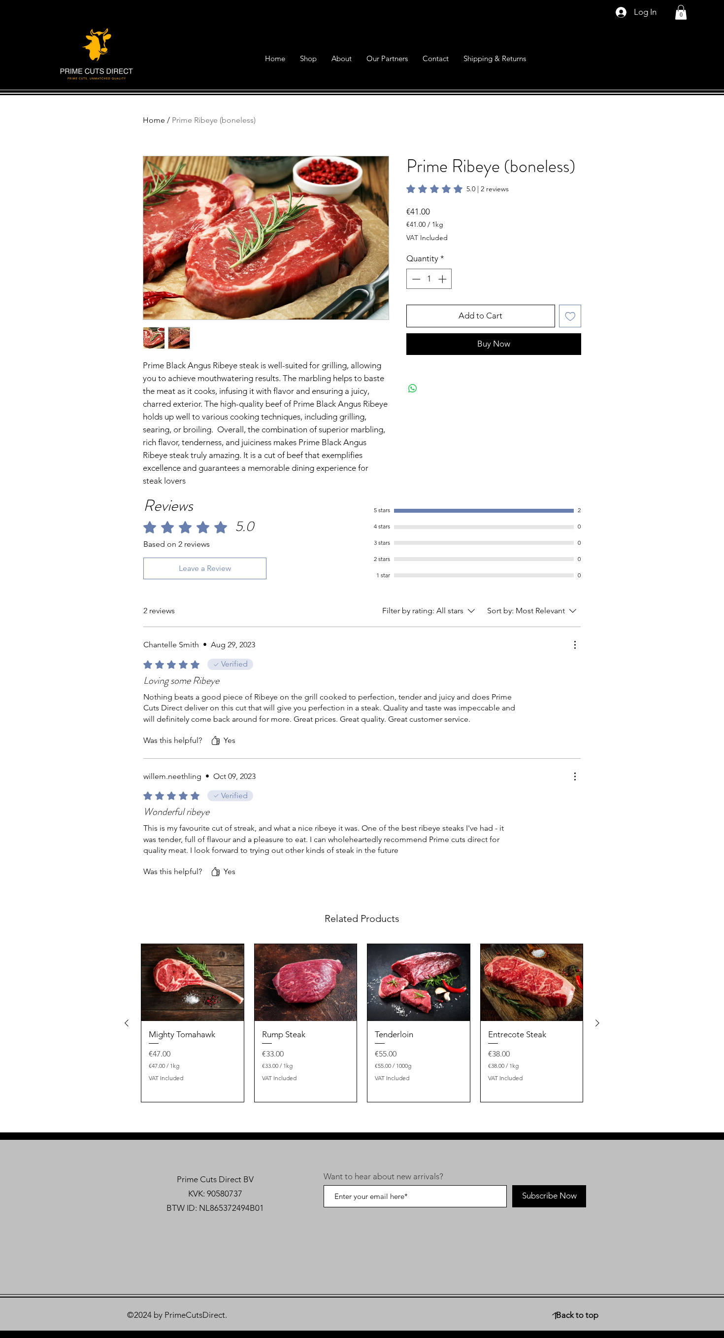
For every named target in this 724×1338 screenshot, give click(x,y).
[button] (681, 12)
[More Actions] (575, 645)
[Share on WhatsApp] (413, 388)
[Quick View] (192, 982)
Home (154, 120)
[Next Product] (597, 1023)
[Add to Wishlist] (570, 316)
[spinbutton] (429, 279)
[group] (362, 1023)
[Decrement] (415, 279)
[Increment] (443, 279)
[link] (457, 188)
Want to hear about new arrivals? (383, 1176)
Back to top (577, 1315)
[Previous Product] (126, 1023)
